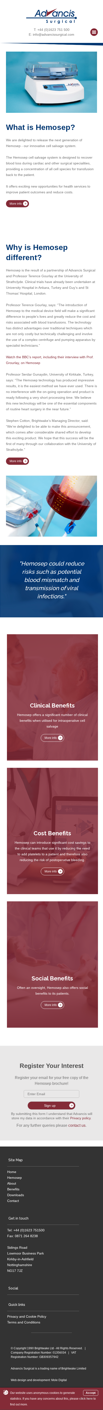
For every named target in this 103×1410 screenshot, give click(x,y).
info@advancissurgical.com (53, 34)
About (11, 1183)
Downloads (15, 1195)
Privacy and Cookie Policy (26, 1316)
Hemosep (14, 1178)
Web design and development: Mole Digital (39, 1380)
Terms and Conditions (23, 1322)
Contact (13, 1201)
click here (86, 1398)
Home (11, 1172)
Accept (91, 1393)
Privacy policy (80, 1118)
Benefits (13, 1189)
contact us (77, 1125)
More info (16, 203)
